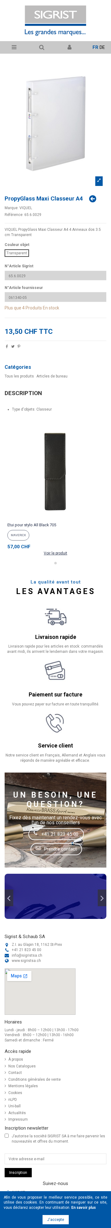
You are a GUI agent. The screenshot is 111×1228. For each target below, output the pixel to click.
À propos (15, 1059)
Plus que (13, 307)
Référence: (14, 215)
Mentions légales (23, 1086)
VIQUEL (25, 208)
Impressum (18, 1119)
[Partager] (7, 347)
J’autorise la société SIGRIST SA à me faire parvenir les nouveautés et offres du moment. (58, 1139)
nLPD (12, 1099)
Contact (15, 1073)
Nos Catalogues (22, 1066)
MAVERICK (18, 535)
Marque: (11, 208)
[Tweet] (12, 347)
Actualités (17, 1113)
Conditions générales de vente (34, 1079)
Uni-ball (14, 1106)
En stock (51, 307)
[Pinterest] (19, 347)
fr (95, 47)
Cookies (15, 1093)
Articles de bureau (52, 376)
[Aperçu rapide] (55, 518)
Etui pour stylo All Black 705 (31, 525)
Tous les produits (19, 376)
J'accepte (55, 1219)
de (102, 47)
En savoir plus (83, 1207)
